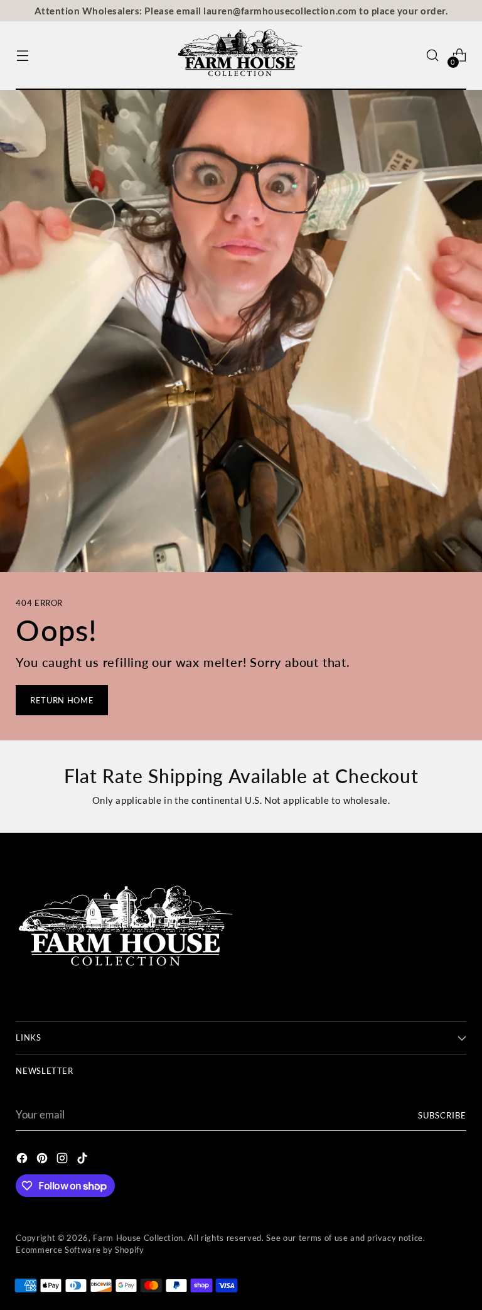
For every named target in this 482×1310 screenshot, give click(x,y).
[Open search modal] (433, 55)
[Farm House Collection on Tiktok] (83, 1160)
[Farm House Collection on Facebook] (23, 1160)
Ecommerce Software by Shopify (80, 1250)
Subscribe (442, 1115)
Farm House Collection (138, 1238)
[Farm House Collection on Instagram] (63, 1160)
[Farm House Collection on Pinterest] (43, 1160)
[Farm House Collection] (241, 55)
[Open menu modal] (22, 55)
